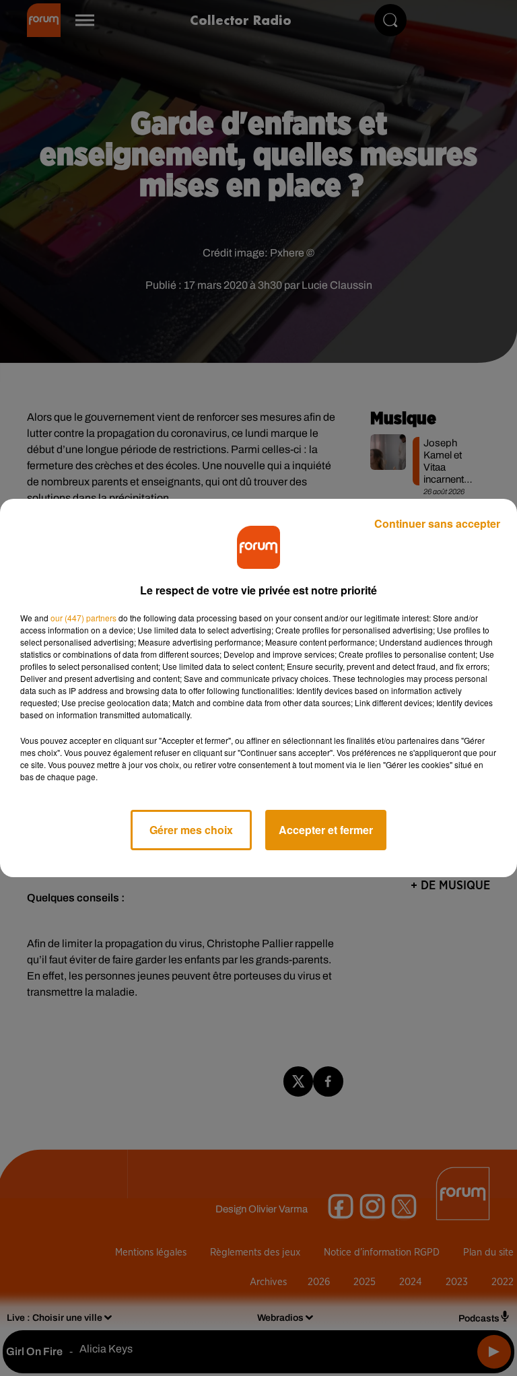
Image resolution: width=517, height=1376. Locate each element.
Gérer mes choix (191, 829)
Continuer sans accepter (437, 523)
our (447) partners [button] (83, 617)
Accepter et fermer (326, 829)
